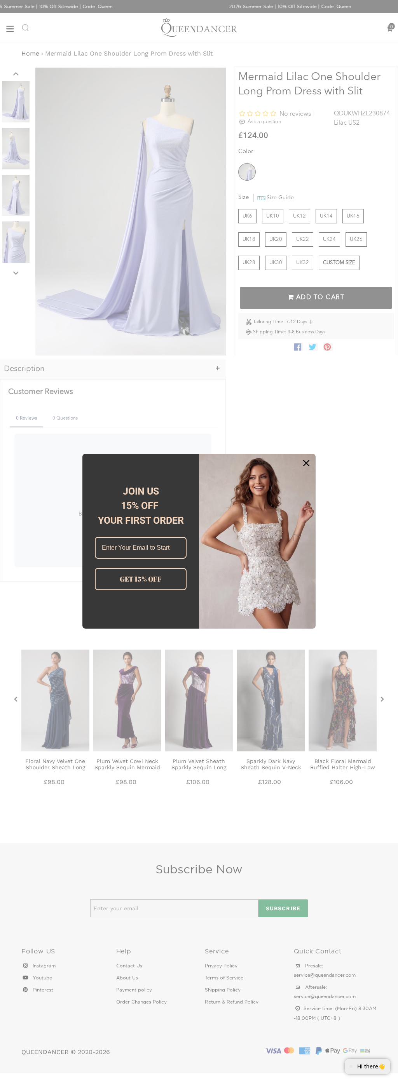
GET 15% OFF (141, 579)
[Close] (306, 463)
